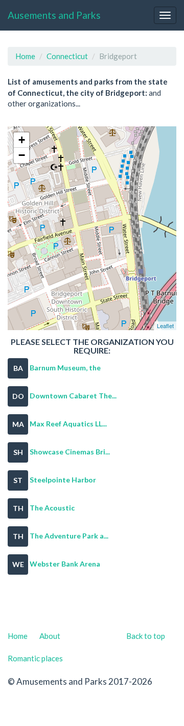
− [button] (21, 155)
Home (25, 56)
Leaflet (165, 325)
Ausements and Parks (54, 15)
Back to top (145, 635)
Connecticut (67, 56)
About (49, 635)
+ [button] (21, 139)
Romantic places (35, 658)
